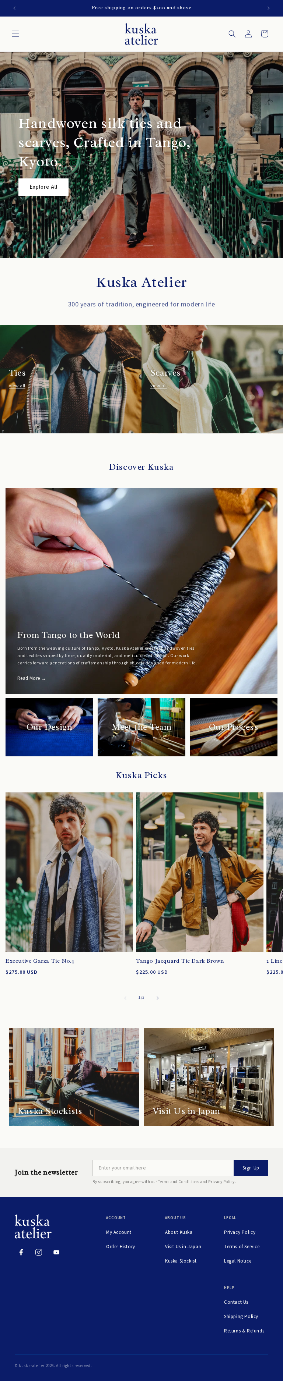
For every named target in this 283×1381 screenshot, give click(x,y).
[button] (15, 34)
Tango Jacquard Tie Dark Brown (180, 961)
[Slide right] (158, 998)
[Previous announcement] (14, 8)
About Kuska (179, 1232)
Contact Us (236, 1302)
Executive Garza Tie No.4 (40, 961)
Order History (120, 1246)
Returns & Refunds (244, 1331)
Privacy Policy (239, 1232)
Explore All (43, 187)
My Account (119, 1232)
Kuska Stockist (180, 1261)
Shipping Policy (241, 1316)
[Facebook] (21, 1252)
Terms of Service (242, 1246)
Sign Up (250, 1168)
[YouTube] (56, 1252)
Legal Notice (237, 1261)
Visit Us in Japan (183, 1246)
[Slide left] (125, 998)
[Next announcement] (269, 8)
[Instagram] (38, 1252)
